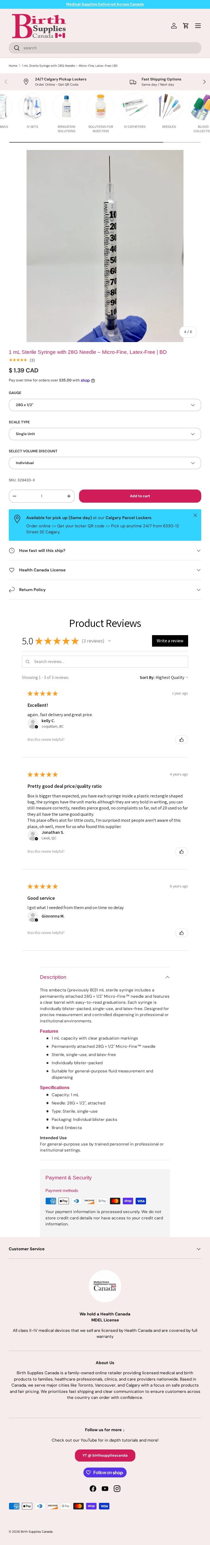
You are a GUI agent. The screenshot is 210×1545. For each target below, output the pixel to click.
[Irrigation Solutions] (66, 106)
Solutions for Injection (100, 128)
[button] (109, 641)
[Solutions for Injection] (100, 106)
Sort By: (147, 677)
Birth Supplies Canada (36, 1532)
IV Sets (32, 126)
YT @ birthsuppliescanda (105, 1455)
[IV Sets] (32, 106)
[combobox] (105, 48)
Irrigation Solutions (66, 128)
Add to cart (140, 496)
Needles (169, 126)
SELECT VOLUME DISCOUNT (33, 451)
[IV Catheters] (134, 106)
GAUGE (15, 392)
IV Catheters (134, 126)
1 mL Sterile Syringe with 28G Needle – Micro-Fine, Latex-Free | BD (70, 66)
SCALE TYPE (19, 422)
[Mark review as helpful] (181, 739)
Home (13, 66)
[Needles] (169, 106)
